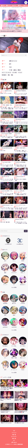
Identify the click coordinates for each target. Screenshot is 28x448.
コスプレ (5, 93)
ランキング (14, 432)
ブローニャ (17, 163)
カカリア (3, 106)
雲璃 (6, 135)
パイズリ (24, 222)
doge (10, 67)
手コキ (24, 223)
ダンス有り (14, 72)
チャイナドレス (5, 180)
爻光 (16, 135)
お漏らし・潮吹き (17, 70)
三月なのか (17, 106)
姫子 (10, 63)
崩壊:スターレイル (13, 60)
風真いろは (20, 192)
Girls (2, 93)
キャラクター (14, 436)
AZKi (16, 192)
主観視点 (9, 108)
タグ (14, 440)
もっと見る (14, 287)
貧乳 (9, 222)
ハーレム (21, 193)
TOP (14, 430)
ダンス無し (22, 107)
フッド (3, 163)
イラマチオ (17, 107)
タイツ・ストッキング (6, 72)
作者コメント (4, 55)
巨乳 (20, 137)
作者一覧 (14, 434)
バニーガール (21, 123)
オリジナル (4, 220)
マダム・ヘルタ (18, 120)
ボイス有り (6, 108)
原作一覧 (14, 438)
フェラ (20, 108)
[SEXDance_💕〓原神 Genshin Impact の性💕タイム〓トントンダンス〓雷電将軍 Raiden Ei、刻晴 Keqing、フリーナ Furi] (20, 220)
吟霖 (2, 177)
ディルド (20, 72)
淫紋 (12, 74)
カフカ (3, 92)
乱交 (3, 123)
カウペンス (17, 206)
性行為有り (4, 74)
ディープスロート (9, 136)
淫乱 (9, 74)
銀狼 (16, 149)
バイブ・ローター (23, 94)
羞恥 (16, 180)
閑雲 (2, 206)
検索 (26, 231)
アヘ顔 (10, 70)
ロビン (6, 120)
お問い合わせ (14, 442)
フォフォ (3, 135)
